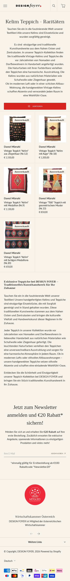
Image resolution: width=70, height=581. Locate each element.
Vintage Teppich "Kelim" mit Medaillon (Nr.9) (16, 204)
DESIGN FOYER (25, 551)
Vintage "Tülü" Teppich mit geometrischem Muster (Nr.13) (52, 205)
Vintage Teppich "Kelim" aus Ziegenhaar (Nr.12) (16, 152)
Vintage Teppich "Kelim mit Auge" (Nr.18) (51, 152)
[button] (5, 5)
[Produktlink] (17, 128)
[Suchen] (53, 5)
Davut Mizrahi (12, 146)
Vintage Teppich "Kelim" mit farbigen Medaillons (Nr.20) (16, 259)
